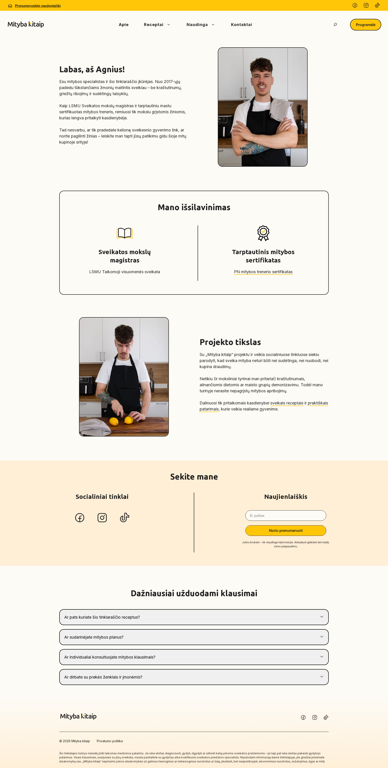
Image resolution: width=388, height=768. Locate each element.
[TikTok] (377, 6)
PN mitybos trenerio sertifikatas (263, 271)
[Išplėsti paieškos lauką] (335, 25)
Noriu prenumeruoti (286, 530)
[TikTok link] (314, 717)
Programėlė (365, 24)
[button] (194, 617)
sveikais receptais (286, 403)
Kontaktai (241, 24)
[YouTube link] (303, 717)
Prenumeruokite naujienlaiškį (38, 6)
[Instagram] (366, 6)
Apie (124, 24)
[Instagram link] (326, 717)
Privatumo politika (110, 741)
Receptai (153, 24)
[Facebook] (355, 6)
